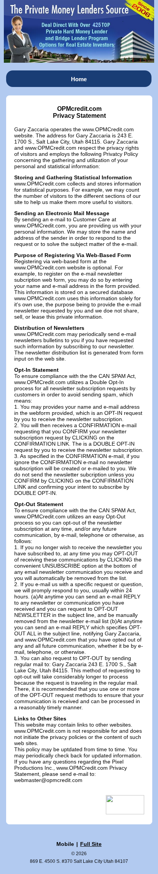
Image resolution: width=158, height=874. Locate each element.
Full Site (91, 844)
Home (79, 79)
